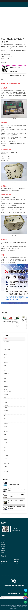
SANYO (5, 439)
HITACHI (5, 383)
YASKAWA (6, 468)
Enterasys (6, 362)
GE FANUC (6, 378)
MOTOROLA (6, 410)
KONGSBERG (7, 394)
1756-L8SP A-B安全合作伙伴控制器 (17, 323)
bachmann (6, 346)
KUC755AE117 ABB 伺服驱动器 (12, 321)
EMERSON (6, 360)
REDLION (6, 429)
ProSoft (5, 426)
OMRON (5, 418)
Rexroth (5, 434)
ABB (5, 62)
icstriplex (5, 389)
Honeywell (6, 386)
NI (4, 415)
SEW (5, 445)
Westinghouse (7, 460)
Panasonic (6, 421)
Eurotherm (6, 368)
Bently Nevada (7, 349)
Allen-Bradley (6, 341)
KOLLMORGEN (7, 391)
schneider (6, 442)
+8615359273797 (21, 75)
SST (5, 453)
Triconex (5, 458)
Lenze (5, 399)
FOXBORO (6, 373)
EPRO (5, 365)
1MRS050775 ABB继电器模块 (6, 321)
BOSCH (5, 352)
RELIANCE (6, 431)
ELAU (5, 357)
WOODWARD (7, 463)
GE (4, 375)
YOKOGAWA (6, 471)
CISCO (5, 354)
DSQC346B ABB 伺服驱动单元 (24, 320)
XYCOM (5, 466)
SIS (4, 450)
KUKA (5, 397)
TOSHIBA (6, 455)
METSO (5, 402)
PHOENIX (6, 423)
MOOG (5, 407)
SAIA (5, 437)
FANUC (5, 370)
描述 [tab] (2, 79)
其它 (5, 474)
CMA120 (3, 44)
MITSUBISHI (6, 405)
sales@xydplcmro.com (15, 73)
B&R (5, 344)
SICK (5, 447)
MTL (5, 413)
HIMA (5, 381)
